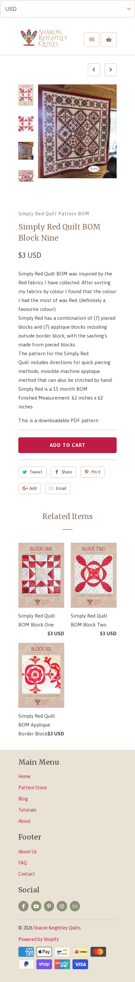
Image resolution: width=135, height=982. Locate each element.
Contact (26, 874)
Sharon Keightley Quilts (57, 927)
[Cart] (109, 39)
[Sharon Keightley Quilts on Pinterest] (49, 906)
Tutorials (27, 810)
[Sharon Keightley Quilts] (44, 42)
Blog (23, 798)
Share (67, 471)
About (24, 821)
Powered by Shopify (38, 939)
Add (33, 488)
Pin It (96, 471)
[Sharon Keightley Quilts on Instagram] (62, 906)
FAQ (22, 862)
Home (24, 776)
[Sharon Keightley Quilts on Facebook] (23, 906)
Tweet (35, 471)
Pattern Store (32, 787)
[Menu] (92, 39)
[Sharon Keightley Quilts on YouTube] (36, 906)
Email (61, 488)
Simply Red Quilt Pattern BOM (53, 213)
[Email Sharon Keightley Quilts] (75, 906)
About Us (27, 851)
